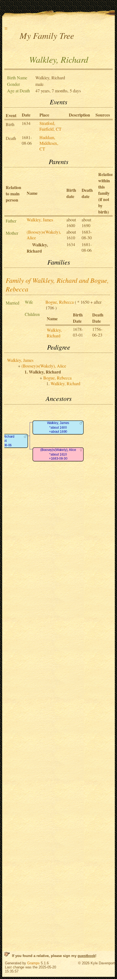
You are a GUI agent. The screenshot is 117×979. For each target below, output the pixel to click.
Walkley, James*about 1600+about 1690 (58, 427)
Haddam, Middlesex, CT (48, 143)
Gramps (33, 963)
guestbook (86, 956)
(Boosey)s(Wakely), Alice (43, 366)
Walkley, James (40, 219)
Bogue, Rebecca (59, 302)
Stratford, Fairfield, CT (50, 126)
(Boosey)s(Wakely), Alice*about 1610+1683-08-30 (58, 454)
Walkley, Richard (54, 332)
